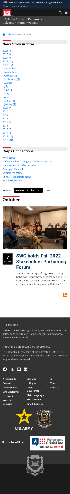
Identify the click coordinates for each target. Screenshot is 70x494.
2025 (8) (7, 54)
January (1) (10, 104)
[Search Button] (59, 13)
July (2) (8, 86)
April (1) (8, 97)
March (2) (9, 100)
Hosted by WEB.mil (13, 442)
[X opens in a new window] (12, 369)
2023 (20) (8, 61)
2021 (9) (7, 107)
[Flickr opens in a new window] (25, 369)
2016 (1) (7, 125)
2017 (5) (7, 122)
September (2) (12, 79)
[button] (16, 6)
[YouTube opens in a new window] (19, 369)
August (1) (9, 82)
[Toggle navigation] (64, 13)
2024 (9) (7, 57)
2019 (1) (7, 114)
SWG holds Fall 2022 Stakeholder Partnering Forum (41, 261)
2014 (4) (7, 132)
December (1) (11, 68)
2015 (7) (7, 129)
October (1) (10, 75)
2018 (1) (7, 118)
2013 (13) (8, 136)
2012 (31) (8, 139)
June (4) (8, 89)
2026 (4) (7, 50)
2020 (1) (7, 111)
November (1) (12, 72)
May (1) (8, 93)
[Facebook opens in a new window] (5, 369)
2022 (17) (8, 64)
